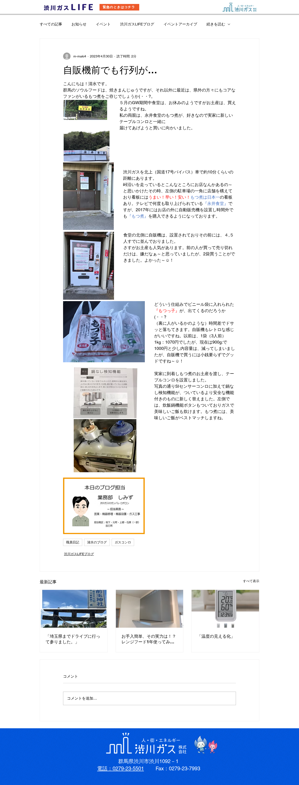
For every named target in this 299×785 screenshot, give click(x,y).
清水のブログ (97, 542)
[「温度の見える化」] (225, 609)
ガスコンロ (123, 542)
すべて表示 (251, 581)
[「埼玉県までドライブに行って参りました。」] (73, 609)
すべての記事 (51, 24)
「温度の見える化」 (216, 636)
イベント (103, 24)
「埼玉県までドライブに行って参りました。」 (73, 639)
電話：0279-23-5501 (120, 768)
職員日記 (72, 542)
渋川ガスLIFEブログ (137, 24)
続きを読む (215, 24)
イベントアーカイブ (180, 24)
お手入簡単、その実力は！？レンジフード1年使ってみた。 (148, 639)
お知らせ (78, 24)
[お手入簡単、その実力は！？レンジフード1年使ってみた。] (149, 609)
